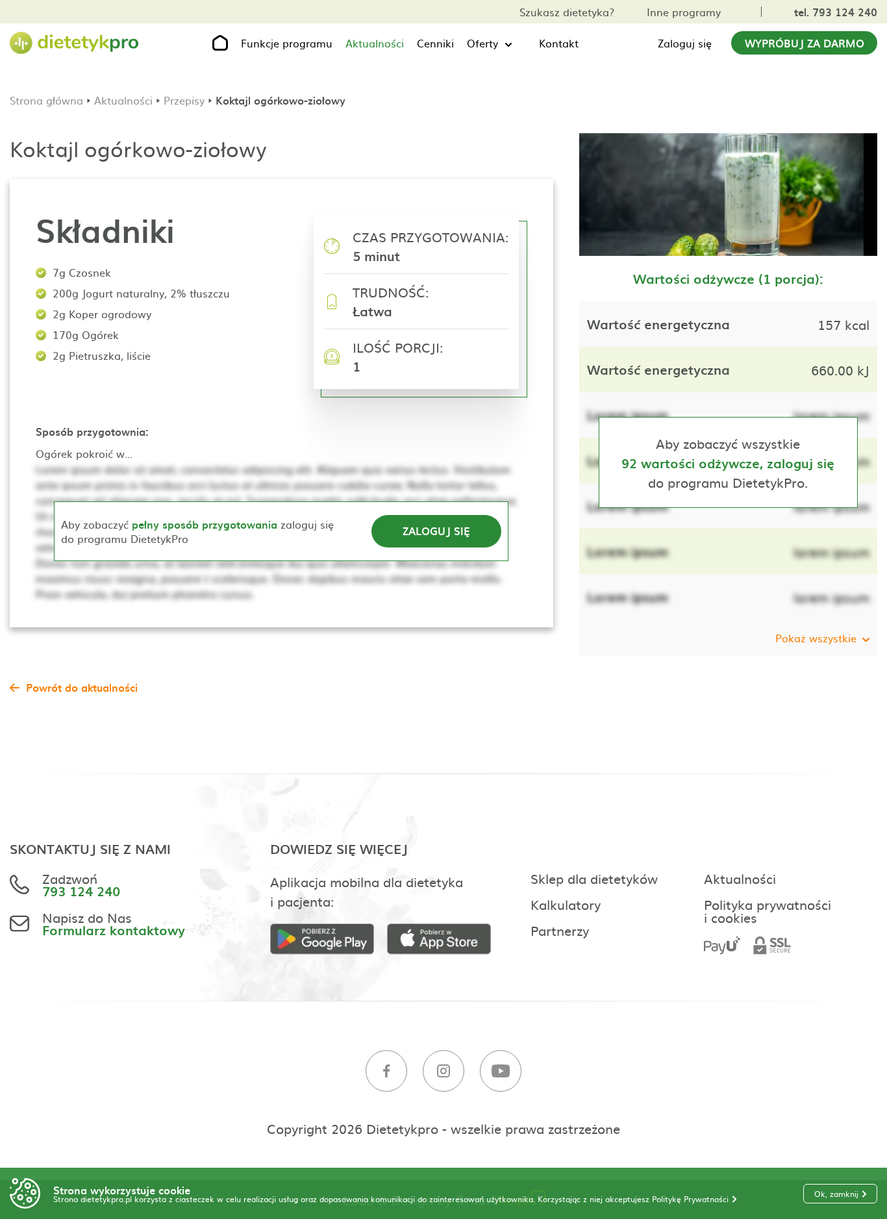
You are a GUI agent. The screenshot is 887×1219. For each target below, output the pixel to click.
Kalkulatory (566, 904)
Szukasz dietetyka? (566, 11)
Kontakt (559, 43)
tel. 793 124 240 (835, 11)
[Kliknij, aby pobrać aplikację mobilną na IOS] (445, 939)
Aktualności (374, 43)
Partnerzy (560, 930)
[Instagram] (443, 1071)
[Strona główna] (75, 43)
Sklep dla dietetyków (594, 878)
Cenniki (435, 43)
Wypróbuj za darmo (804, 43)
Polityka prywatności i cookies (767, 911)
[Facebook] (386, 1071)
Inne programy (684, 11)
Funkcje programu (286, 43)
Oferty (482, 43)
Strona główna (46, 100)
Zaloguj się (685, 43)
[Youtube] (500, 1071)
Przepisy (184, 100)
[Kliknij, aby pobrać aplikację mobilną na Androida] (328, 939)
